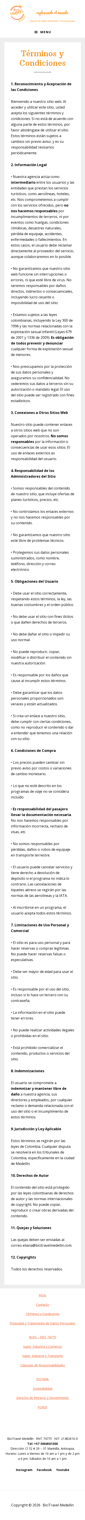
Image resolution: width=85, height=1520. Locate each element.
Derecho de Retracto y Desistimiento (42, 1398)
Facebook (44, 1470)
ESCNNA (42, 1379)
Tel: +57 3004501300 (42, 1444)
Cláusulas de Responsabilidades (42, 1365)
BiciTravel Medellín (42, 13)
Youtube (62, 1470)
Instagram (24, 1470)
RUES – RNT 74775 (42, 1337)
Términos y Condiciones (43, 1314)
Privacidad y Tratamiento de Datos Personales (42, 1323)
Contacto (42, 1304)
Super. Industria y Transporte (42, 1356)
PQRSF (43, 1407)
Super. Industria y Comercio (42, 1346)
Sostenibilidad (42, 1388)
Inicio (42, 1295)
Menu (45, 32)
